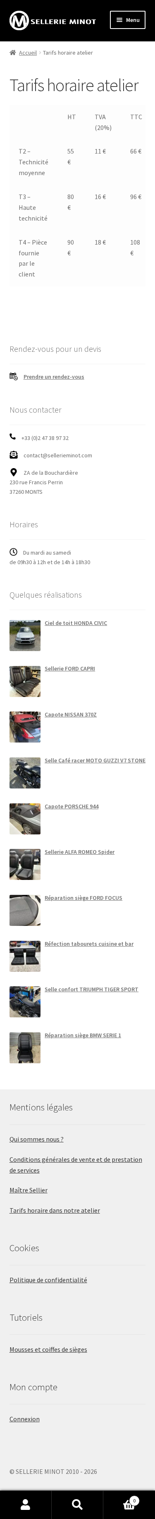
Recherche (77, 1505)
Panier (119, 1498)
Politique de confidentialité (48, 1280)
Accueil (28, 52)
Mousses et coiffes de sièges (48, 1349)
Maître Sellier (29, 1190)
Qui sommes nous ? (37, 1139)
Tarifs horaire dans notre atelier (55, 1210)
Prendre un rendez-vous (54, 376)
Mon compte (26, 1505)
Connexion (25, 1419)
